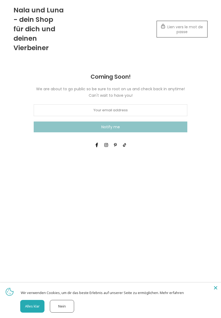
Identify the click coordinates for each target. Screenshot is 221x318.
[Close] (215, 288)
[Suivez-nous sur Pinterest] (115, 145)
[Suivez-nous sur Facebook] (97, 145)
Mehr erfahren (172, 292)
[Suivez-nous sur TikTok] (124, 145)
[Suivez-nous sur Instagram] (106, 145)
